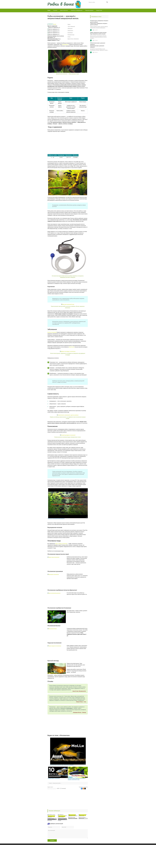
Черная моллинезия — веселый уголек (82, 818)
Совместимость (70, 30)
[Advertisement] (68, 142)
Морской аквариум (89, 10)
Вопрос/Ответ (99, 10)
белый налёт (71, 347)
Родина (69, 24)
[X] (85, 788)
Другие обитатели (64, 10)
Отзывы (69, 36)
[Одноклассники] (83, 788)
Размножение (70, 32)
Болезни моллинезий (52, 332)
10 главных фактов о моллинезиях (54, 778)
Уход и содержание (71, 26)
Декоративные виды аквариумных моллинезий (72, 818)
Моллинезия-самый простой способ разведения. (56, 518)
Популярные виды (71, 34)
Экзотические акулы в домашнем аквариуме (97, 46)
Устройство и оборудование (76, 10)
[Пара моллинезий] (52, 24)
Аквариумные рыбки (51, 816)
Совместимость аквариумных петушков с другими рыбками (98, 24)
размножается (65, 44)
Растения (55, 10)
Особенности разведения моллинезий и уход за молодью (62, 819)
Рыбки (49, 10)
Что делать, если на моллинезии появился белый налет (51, 819)
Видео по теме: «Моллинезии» (73, 38)
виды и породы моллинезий (61, 543)
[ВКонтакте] (81, 788)
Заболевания (70, 28)
